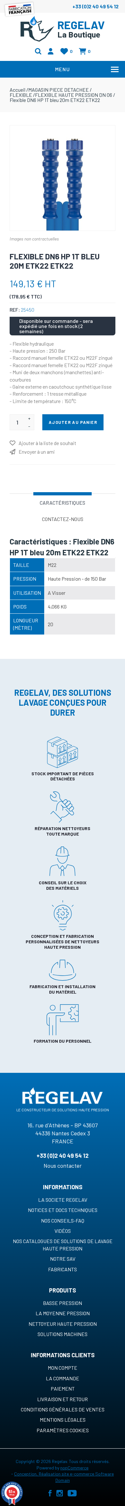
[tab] (62, 502)
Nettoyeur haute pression (63, 1324)
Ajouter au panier (73, 422)
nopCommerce (74, 1467)
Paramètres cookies (63, 1430)
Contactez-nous (62, 519)
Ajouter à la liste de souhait (47, 443)
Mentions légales (63, 1420)
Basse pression (62, 1303)
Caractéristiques (62, 503)
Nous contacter (63, 1165)
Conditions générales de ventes (62, 1409)
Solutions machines (63, 1334)
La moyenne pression (63, 1313)
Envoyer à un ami (37, 452)
